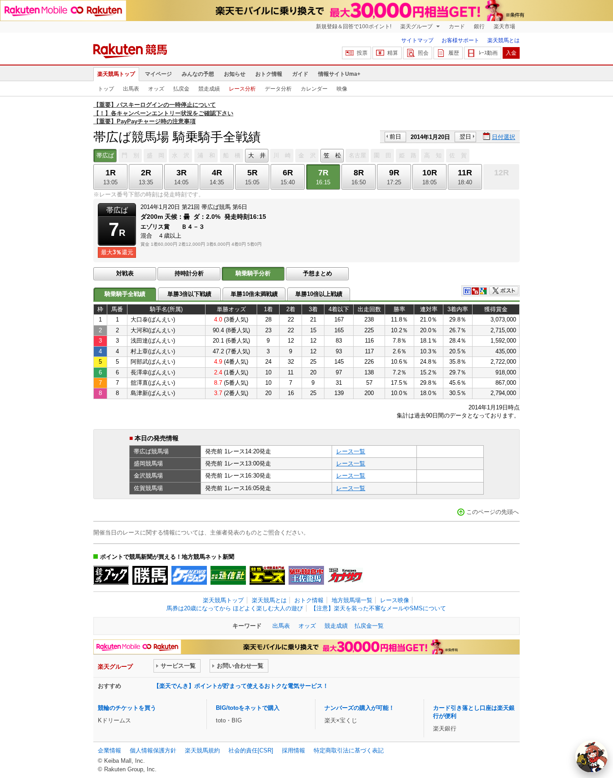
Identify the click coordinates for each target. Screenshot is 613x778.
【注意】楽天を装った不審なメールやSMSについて (378, 608)
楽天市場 (504, 26)
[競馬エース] (267, 575)
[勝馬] (150, 575)
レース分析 (242, 89)
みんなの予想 (198, 74)
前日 (395, 136)
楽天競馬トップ (116, 74)
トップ (106, 89)
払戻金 (181, 89)
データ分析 (278, 89)
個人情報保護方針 (153, 750)
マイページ (158, 74)
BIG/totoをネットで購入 (248, 707)
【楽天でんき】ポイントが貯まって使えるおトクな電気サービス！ (240, 685)
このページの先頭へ (492, 512)
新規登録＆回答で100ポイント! (353, 26)
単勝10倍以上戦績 (318, 294)
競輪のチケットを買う (127, 707)
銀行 (479, 26)
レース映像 (394, 600)
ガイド (300, 74)
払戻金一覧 (369, 625)
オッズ (156, 89)
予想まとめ (317, 273)
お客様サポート (460, 40)
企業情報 (109, 750)
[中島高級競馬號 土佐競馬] (306, 575)
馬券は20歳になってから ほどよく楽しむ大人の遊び (234, 608)
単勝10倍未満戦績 (254, 294)
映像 (342, 89)
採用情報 (293, 750)
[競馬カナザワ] (345, 575)
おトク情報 (268, 74)
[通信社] (228, 575)
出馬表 (131, 89)
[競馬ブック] (111, 575)
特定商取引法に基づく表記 (349, 750)
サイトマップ (417, 40)
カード (457, 26)
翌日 (465, 136)
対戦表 (125, 273)
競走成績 (209, 89)
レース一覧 (350, 451)
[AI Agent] (591, 756)
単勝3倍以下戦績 (189, 294)
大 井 (257, 155)
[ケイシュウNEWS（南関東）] (189, 575)
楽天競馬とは (503, 40)
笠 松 (332, 155)
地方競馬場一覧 (352, 600)
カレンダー (314, 89)
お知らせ (234, 74)
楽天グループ (417, 26)
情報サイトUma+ (339, 74)
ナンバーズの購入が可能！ (359, 707)
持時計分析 (189, 273)
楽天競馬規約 (202, 750)
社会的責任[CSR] (250, 750)
